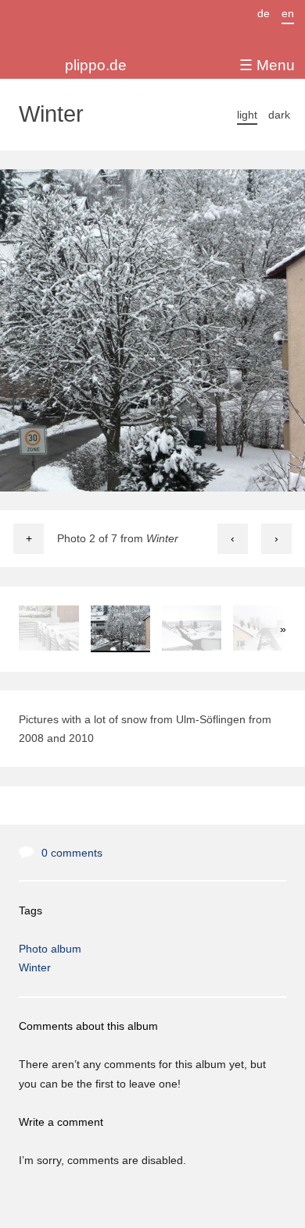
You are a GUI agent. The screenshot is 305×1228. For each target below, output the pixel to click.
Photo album (50, 948)
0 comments (71, 852)
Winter (35, 967)
